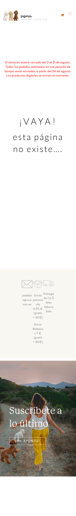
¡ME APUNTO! (27, 441)
